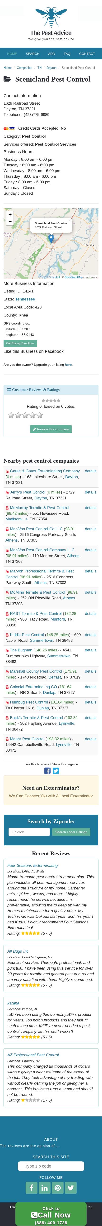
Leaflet (56, 277)
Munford (58, 619)
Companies (24, 68)
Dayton (51, 68)
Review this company (52, 429)
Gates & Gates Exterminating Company (45, 471)
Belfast (55, 677)
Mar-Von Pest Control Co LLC (37, 529)
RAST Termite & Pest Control (36, 613)
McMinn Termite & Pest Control (38, 592)
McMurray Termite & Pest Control (39, 508)
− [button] (10, 222)
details (91, 471)
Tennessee (25, 299)
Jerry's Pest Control (28, 492)
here (68, 364)
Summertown (41, 640)
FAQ (67, 54)
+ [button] (10, 215)
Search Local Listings (71, 832)
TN (39, 68)
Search (32, 54)
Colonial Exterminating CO (34, 687)
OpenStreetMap (74, 277)
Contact (87, 54)
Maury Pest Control (28, 739)
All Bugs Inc (18, 951)
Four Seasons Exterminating (32, 865)
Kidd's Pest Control (27, 635)
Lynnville (66, 723)
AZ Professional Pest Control (33, 1055)
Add (51, 54)
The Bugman (21, 650)
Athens (11, 540)
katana (13, 1003)
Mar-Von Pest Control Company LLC (42, 550)
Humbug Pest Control (29, 702)
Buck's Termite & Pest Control (37, 718)
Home (12, 54)
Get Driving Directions (20, 343)
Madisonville (16, 519)
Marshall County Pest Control (36, 671)
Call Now (53, 1215)
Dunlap (49, 692)
